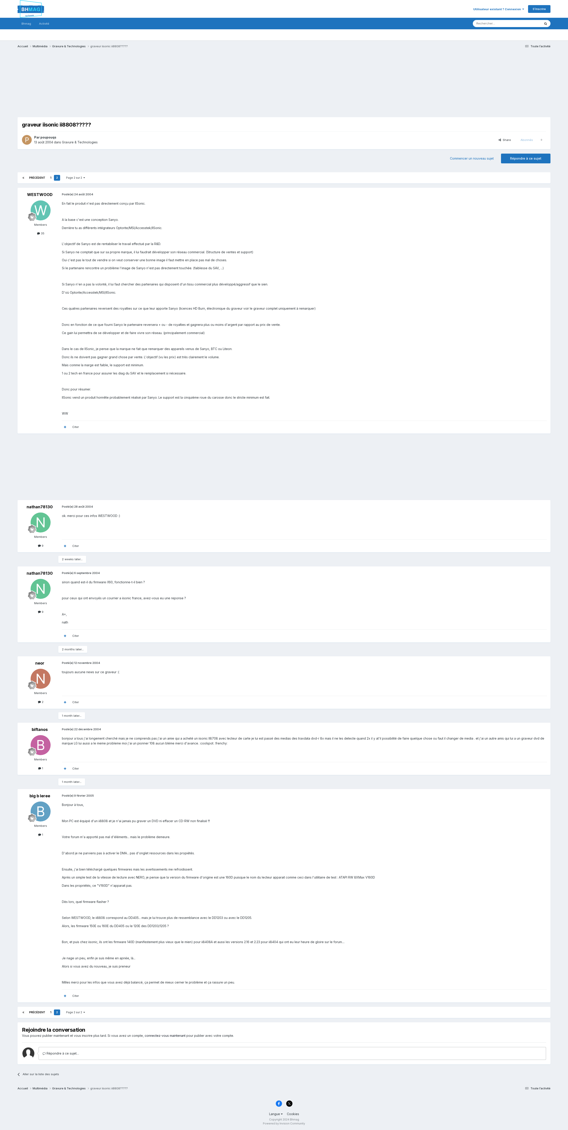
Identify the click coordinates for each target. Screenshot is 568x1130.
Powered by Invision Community (284, 1123)
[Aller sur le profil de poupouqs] (27, 140)
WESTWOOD (40, 194)
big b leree (40, 796)
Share (506, 140)
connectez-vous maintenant (165, 1035)
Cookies (293, 1114)
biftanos (40, 729)
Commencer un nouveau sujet (472, 158)
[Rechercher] (545, 23)
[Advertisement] (98, 86)
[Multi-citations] (65, 427)
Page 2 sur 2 (74, 177)
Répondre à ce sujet (525, 158)
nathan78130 (40, 507)
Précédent (37, 177)
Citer (75, 427)
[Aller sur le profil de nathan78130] (41, 522)
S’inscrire (539, 9)
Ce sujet (529, 23)
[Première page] (23, 178)
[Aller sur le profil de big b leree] (41, 811)
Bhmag (26, 23)
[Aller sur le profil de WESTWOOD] (41, 210)
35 (42, 233)
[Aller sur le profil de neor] (41, 679)
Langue (275, 1114)
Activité (44, 23)
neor (39, 663)
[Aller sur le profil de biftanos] (41, 745)
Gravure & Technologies (80, 142)
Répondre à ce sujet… (62, 1053)
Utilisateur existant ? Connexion (497, 9)
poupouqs (48, 137)
